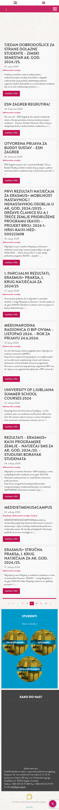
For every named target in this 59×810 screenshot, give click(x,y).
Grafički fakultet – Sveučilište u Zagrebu (29, 9)
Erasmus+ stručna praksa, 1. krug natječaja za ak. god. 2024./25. (26, 556)
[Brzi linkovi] (52, 803)
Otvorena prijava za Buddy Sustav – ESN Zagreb (25, 148)
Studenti (34, 515)
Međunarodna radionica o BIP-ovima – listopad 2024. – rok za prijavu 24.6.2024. (29, 332)
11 (41, 603)
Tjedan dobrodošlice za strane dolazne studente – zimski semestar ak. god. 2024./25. (29, 53)
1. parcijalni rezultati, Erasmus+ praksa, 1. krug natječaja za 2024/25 (27, 280)
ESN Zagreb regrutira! (27, 104)
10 (36, 603)
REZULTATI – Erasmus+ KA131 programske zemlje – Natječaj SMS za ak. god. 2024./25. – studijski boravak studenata (28, 448)
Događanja (7, 515)
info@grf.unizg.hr (18, 787)
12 (46, 603)
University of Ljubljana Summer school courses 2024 (29, 394)
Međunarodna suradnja (11, 70)
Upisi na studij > (29, 623)
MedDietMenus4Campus (28, 507)
